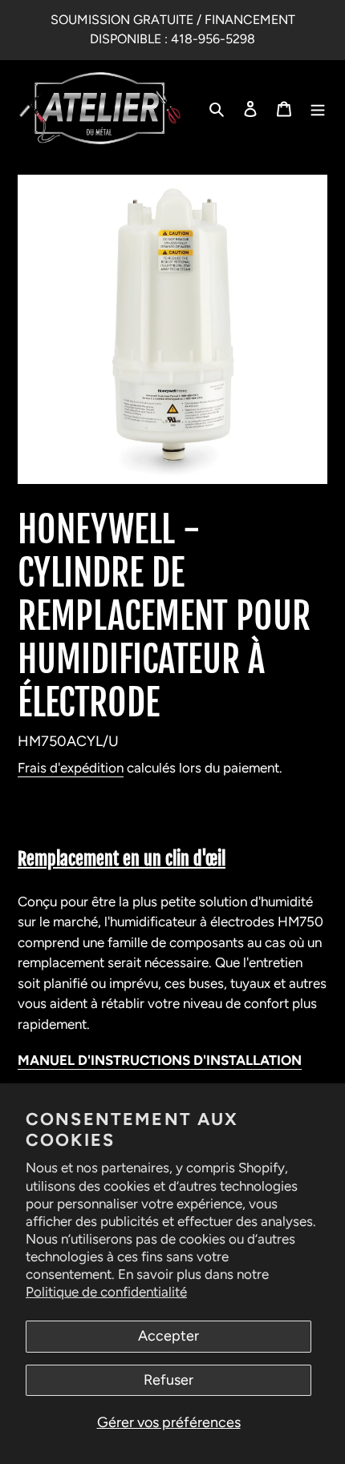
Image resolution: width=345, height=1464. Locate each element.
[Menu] (318, 108)
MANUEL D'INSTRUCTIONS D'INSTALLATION (160, 1060)
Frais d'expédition (71, 768)
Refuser (168, 1380)
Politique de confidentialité (106, 1292)
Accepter (168, 1336)
